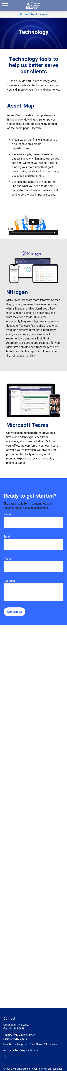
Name (7, 514)
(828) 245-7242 (20, 1024)
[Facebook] (5, 1056)
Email (7, 536)
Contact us (14, 612)
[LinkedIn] (11, 1056)
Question (9, 580)
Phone (8, 558)
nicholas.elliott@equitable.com (20, 1050)
